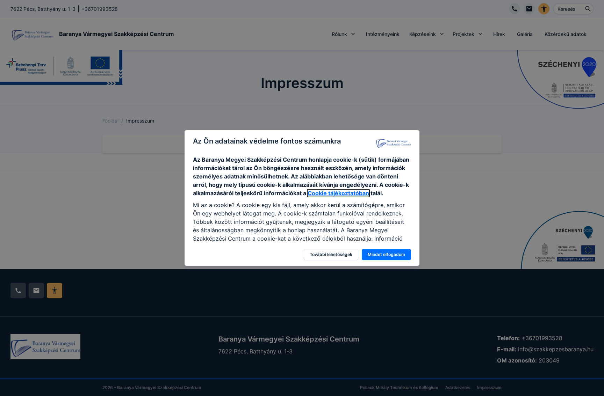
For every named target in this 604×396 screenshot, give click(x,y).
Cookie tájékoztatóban (338, 193)
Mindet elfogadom (386, 254)
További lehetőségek (331, 254)
